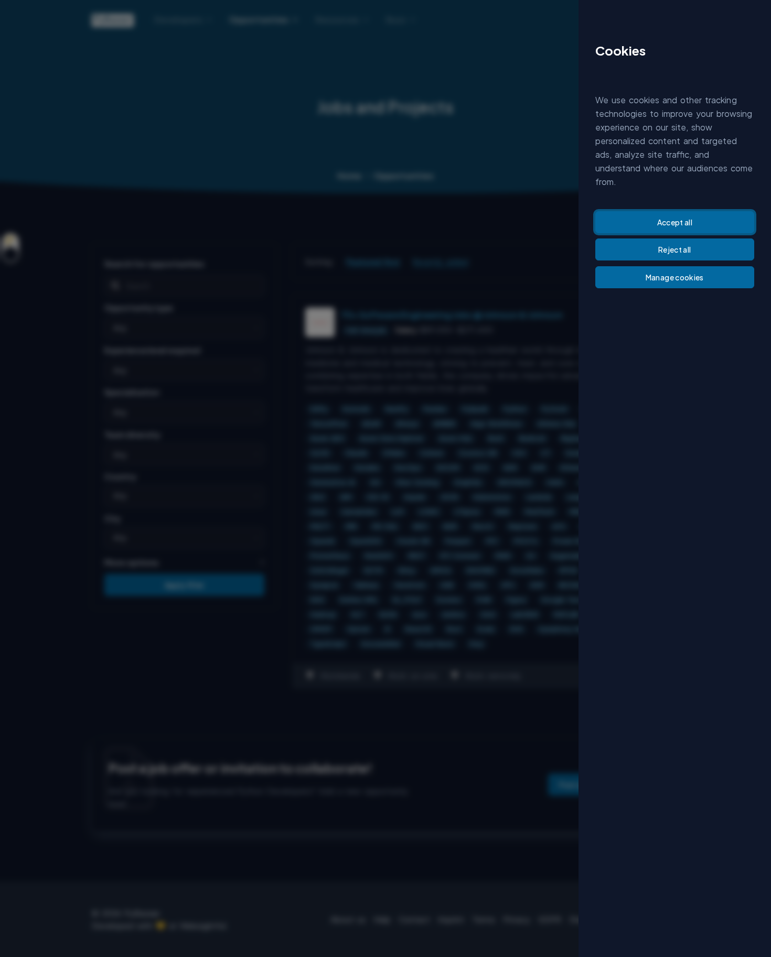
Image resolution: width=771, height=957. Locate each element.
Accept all (675, 222)
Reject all (674, 249)
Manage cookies (675, 277)
